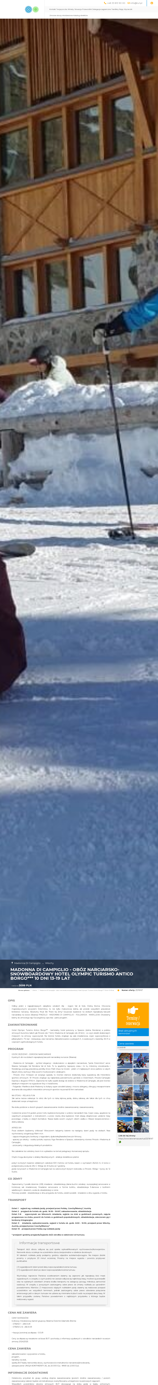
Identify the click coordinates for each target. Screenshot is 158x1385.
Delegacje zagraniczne (101, 9)
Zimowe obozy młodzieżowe (61, 15)
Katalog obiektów (80, 15)
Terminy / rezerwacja (133, 1020)
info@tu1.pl (136, 3)
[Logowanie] (152, 3)
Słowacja (78, 9)
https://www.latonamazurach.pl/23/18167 (135, 1139)
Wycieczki (128, 9)
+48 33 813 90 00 (116, 3)
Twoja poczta (61, 9)
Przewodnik (87, 9)
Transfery (115, 9)
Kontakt (52, 9)
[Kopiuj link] (120, 1142)
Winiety (71, 9)
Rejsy (121, 9)
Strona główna (24, 990)
